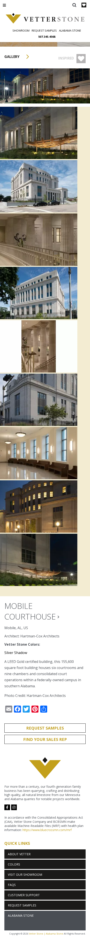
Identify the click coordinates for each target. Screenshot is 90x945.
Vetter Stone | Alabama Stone (46, 933)
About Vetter (19, 854)
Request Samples (44, 30)
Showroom (20, 30)
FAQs (12, 885)
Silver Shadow (15, 652)
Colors (14, 864)
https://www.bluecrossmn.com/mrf (47, 830)
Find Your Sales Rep (45, 739)
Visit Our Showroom (25, 874)
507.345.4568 (46, 37)
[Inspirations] (83, 6)
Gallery (12, 56)
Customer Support (24, 895)
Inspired (66, 58)
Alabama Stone (70, 30)
